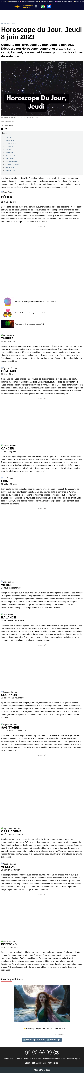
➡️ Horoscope (53, 1040)
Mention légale (73, 1059)
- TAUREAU (10, 141)
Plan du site (8, 1059)
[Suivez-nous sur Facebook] (28, 1052)
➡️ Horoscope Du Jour (34, 1040)
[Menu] (36, 6)
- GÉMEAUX (10, 144)
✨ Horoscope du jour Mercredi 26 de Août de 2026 (44, 1028)
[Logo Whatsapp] (43, 5)
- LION (8, 149)
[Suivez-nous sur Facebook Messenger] (56, 1052)
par (7, 125)
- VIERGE (9, 152)
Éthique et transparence (35, 1063)
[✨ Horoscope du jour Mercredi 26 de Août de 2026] (42, 1004)
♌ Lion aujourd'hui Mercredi (46, 1)
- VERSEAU (10, 167)
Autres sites (53, 1063)
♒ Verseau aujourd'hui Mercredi (63, 1)
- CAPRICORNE (12, 164)
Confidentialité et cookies (54, 1059)
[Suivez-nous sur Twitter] (35, 1052)
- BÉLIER (9, 138)
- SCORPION (11, 158)
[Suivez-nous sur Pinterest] (49, 1052)
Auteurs (18, 1059)
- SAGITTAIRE (11, 161)
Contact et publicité (32, 1059)
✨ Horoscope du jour (13, 1)
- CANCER (9, 147)
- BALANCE (10, 155)
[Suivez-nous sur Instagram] (42, 1052)
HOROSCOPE (8, 23)
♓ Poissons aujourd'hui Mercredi (29, 1)
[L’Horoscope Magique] (17, 6)
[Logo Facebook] (49, 6)
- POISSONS (10, 170)
